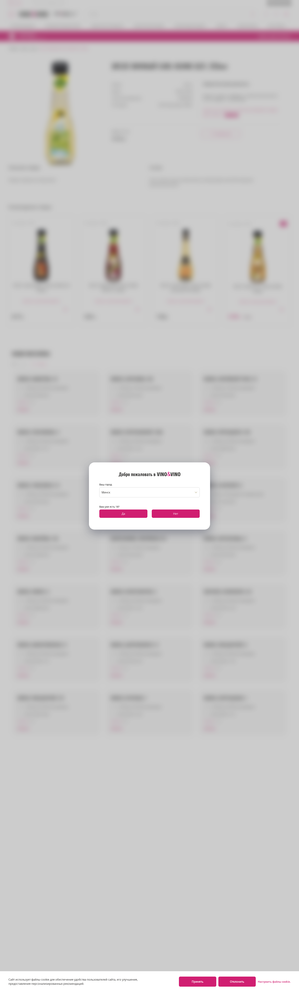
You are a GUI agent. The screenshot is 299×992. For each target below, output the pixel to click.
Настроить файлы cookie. (274, 981)
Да (123, 514)
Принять (197, 982)
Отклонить (237, 982)
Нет (175, 514)
